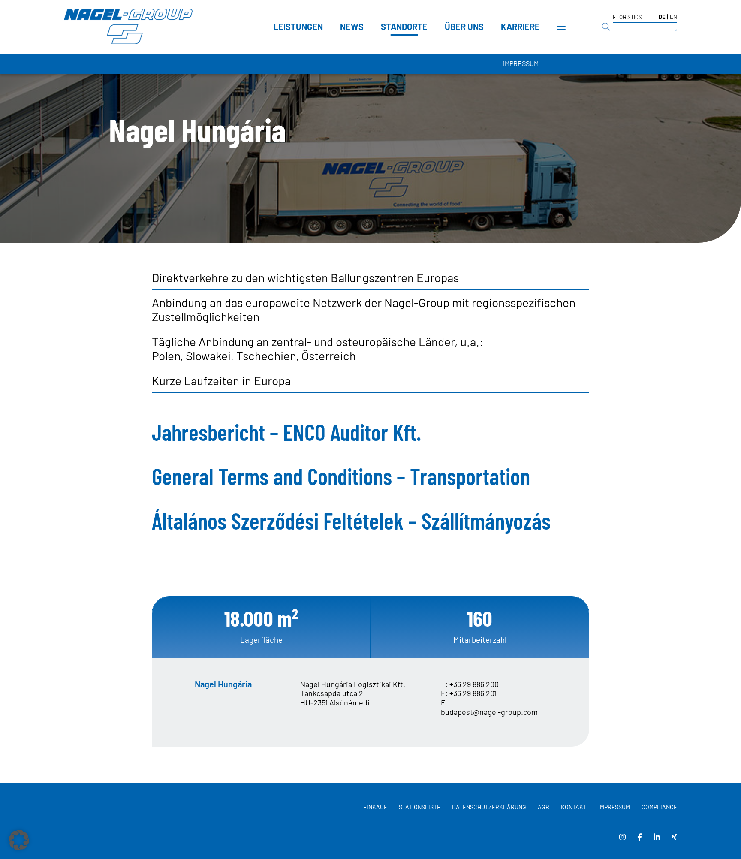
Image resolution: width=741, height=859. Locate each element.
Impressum (521, 63)
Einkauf (375, 807)
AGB (543, 807)
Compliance (659, 807)
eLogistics (627, 17)
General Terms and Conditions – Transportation (341, 476)
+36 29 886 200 (474, 684)
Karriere (520, 26)
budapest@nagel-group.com (489, 712)
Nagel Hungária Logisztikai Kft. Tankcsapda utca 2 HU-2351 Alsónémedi (352, 693)
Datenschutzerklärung (489, 807)
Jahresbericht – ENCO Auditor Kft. (286, 432)
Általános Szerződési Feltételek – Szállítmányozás (351, 520)
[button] (19, 840)
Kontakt (574, 807)
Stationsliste (419, 807)
